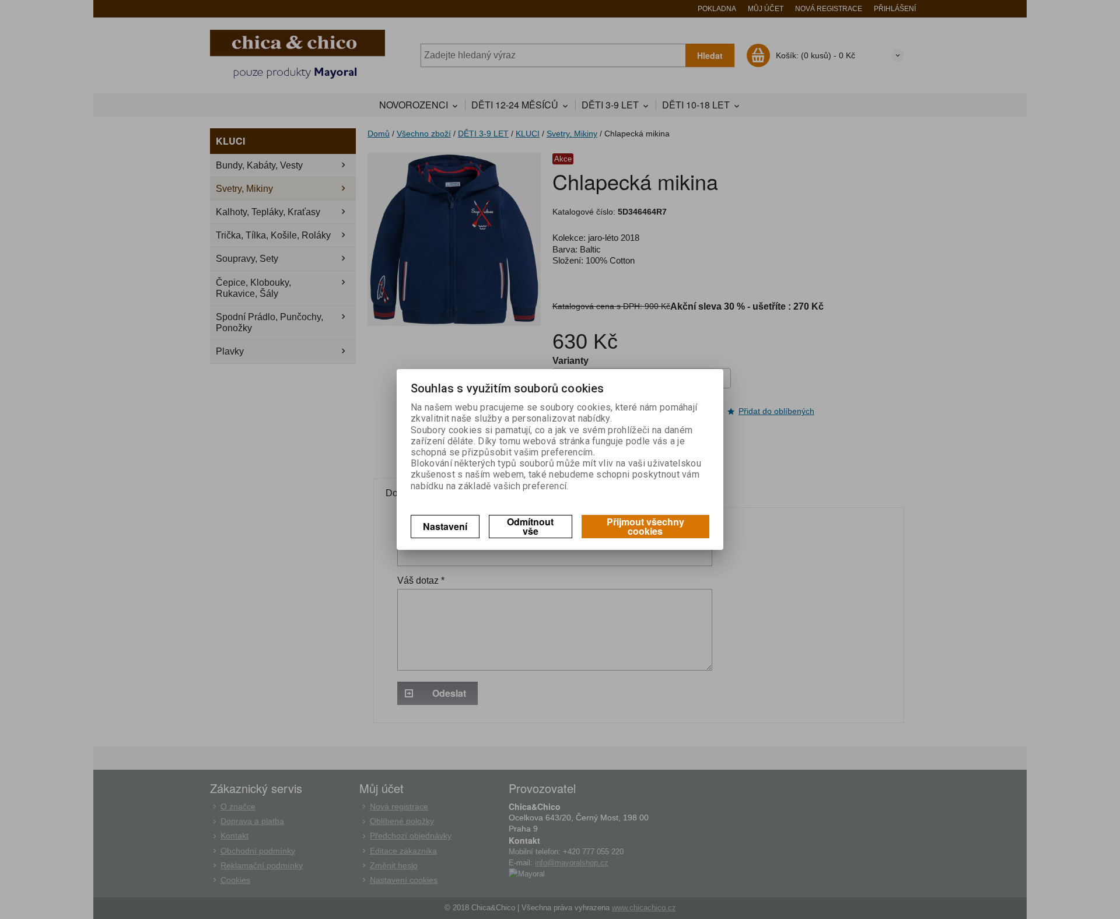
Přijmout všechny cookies (645, 526)
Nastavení (445, 526)
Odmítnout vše (530, 526)
